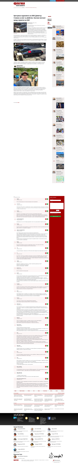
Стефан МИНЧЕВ (21, 449)
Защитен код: (52, 210)
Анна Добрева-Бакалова (22, 456)
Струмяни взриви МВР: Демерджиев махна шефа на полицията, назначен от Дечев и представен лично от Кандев (59, 396)
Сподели (49, 26)
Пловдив (62, 390)
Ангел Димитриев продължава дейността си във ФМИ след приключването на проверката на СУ (60, 77)
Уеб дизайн (53, 461)
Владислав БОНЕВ (21, 444)
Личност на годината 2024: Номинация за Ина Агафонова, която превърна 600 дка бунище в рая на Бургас (38, 436)
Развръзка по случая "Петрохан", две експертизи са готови (48, 409)
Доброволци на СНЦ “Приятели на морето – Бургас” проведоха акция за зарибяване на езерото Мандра (38, 410)
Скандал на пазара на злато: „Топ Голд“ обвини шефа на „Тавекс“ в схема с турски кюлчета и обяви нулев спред (59, 400)
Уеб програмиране (57, 461)
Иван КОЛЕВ (54, 429)
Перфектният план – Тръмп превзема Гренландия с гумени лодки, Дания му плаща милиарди (21, 431)
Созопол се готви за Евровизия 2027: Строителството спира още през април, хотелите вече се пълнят (48, 396)
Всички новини (61, 393)
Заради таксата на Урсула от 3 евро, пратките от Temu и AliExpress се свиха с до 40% (60, 137)
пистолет (15, 33)
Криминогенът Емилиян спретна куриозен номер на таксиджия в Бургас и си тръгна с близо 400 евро (18, 396)
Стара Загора (45, 390)
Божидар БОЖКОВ (38, 444)
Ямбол (51, 390)
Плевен (29, 390)
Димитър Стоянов (20, 32)
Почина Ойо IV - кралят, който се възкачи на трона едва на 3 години (60, 27)
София (15, 390)
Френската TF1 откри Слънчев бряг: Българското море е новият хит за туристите (60, 149)
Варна (39, 390)
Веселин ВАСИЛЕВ (21, 429)
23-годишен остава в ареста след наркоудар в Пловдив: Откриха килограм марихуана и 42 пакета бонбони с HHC (59, 113)
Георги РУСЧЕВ (55, 434)
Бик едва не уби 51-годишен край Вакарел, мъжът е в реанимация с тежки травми (59, 64)
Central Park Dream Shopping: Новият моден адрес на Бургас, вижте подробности (35, 7)
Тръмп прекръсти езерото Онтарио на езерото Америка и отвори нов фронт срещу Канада (60, 100)
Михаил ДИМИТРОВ (39, 439)
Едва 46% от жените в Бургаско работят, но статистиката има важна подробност (38, 396)
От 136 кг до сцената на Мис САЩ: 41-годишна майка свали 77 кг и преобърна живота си (59, 126)
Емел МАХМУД (21, 434)
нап (16, 33)
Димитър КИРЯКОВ (55, 439)
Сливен (57, 390)
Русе (34, 390)
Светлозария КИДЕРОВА (23, 439)
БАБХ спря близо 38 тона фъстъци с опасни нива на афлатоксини (60, 39)
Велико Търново (22, 390)
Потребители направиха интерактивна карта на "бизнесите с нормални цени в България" (59, 173)
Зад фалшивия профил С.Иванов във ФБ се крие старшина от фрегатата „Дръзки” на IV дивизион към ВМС (38, 431)
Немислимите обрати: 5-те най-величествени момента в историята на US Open (60, 162)
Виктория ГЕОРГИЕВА (56, 444)
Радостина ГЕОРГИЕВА (39, 434)
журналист (24, 32)
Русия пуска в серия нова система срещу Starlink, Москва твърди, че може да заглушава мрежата (59, 51)
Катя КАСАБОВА (38, 429)
